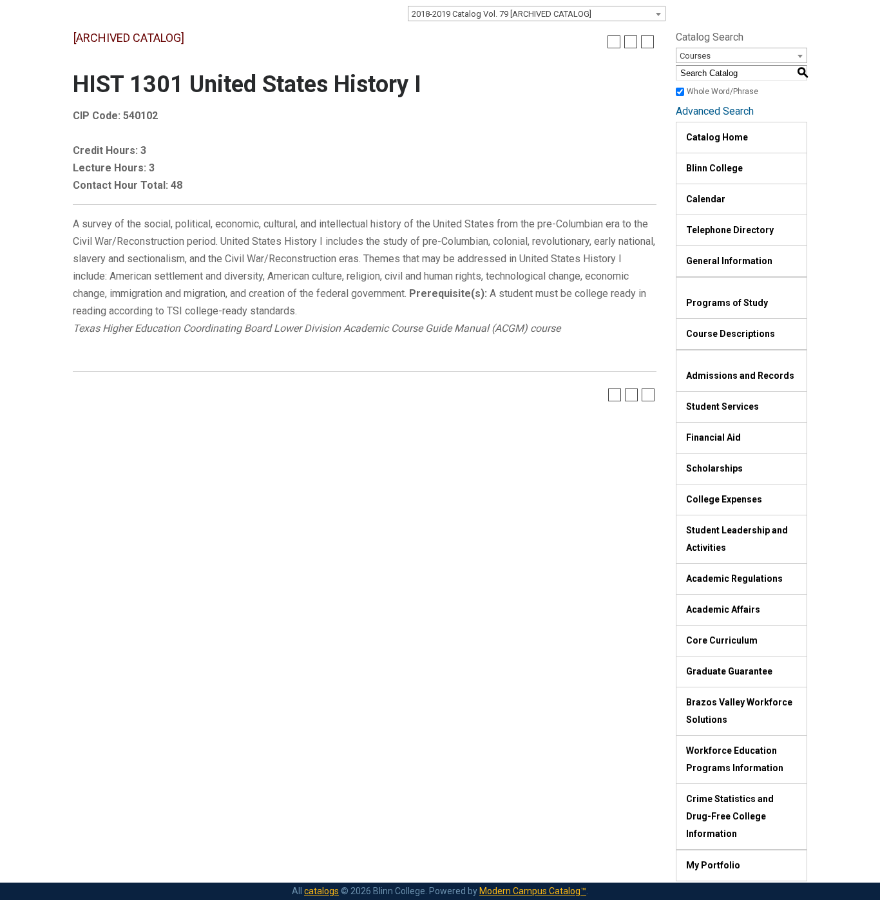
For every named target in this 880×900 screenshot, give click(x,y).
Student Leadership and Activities (737, 539)
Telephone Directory (730, 230)
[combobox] (536, 13)
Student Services (722, 406)
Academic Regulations (734, 578)
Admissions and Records (740, 375)
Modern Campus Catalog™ (532, 891)
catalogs (321, 891)
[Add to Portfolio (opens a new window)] (613, 41)
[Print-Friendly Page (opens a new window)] (630, 41)
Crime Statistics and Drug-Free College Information (730, 816)
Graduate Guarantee (729, 671)
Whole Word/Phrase (722, 91)
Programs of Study (727, 303)
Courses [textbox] (695, 56)
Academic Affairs (723, 609)
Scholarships (714, 468)
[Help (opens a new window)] (647, 41)
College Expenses (724, 499)
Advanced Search (715, 111)
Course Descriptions (730, 334)
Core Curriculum (722, 640)
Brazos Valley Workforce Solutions (739, 711)
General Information (729, 261)
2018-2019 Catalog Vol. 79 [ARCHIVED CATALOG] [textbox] (501, 14)
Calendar (705, 199)
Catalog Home (717, 137)
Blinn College (714, 168)
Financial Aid (713, 437)
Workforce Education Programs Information (734, 759)
